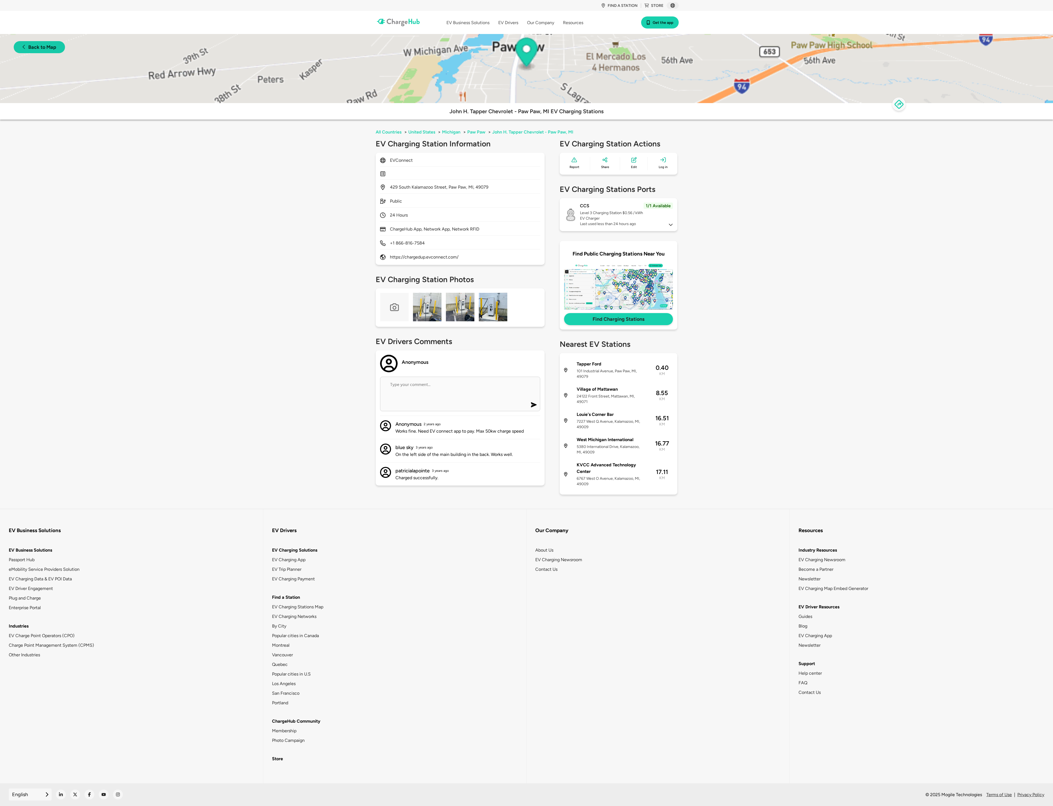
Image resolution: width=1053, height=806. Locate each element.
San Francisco (285, 693)
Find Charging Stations (618, 319)
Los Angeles (284, 683)
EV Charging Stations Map (297, 606)
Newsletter (809, 578)
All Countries (388, 132)
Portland (280, 702)
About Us (544, 550)
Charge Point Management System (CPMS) (51, 645)
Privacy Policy (1030, 794)
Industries (19, 626)
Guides (805, 616)
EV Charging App (288, 559)
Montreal (281, 645)
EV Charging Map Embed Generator (833, 588)
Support (807, 663)
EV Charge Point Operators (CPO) (42, 635)
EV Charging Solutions (294, 550)
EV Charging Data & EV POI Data (40, 578)
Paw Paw (476, 132)
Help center (810, 673)
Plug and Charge (25, 598)
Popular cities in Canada (295, 635)
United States (421, 132)
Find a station (623, 5)
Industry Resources (818, 550)
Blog (803, 626)
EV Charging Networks (294, 616)
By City (279, 626)
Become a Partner (816, 569)
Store (657, 5)
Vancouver (282, 654)
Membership (284, 730)
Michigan (451, 132)
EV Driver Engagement (31, 588)
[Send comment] (534, 405)
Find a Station (286, 597)
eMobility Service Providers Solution (44, 569)
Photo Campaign (288, 740)
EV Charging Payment (293, 578)
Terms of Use (999, 794)
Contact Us (546, 569)
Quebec (280, 664)
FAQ (803, 682)
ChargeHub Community (296, 721)
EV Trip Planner (286, 569)
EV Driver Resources (819, 606)
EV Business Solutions (30, 550)
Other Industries (24, 654)
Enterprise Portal (25, 607)
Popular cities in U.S (291, 674)
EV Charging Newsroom (558, 559)
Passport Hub (22, 559)
